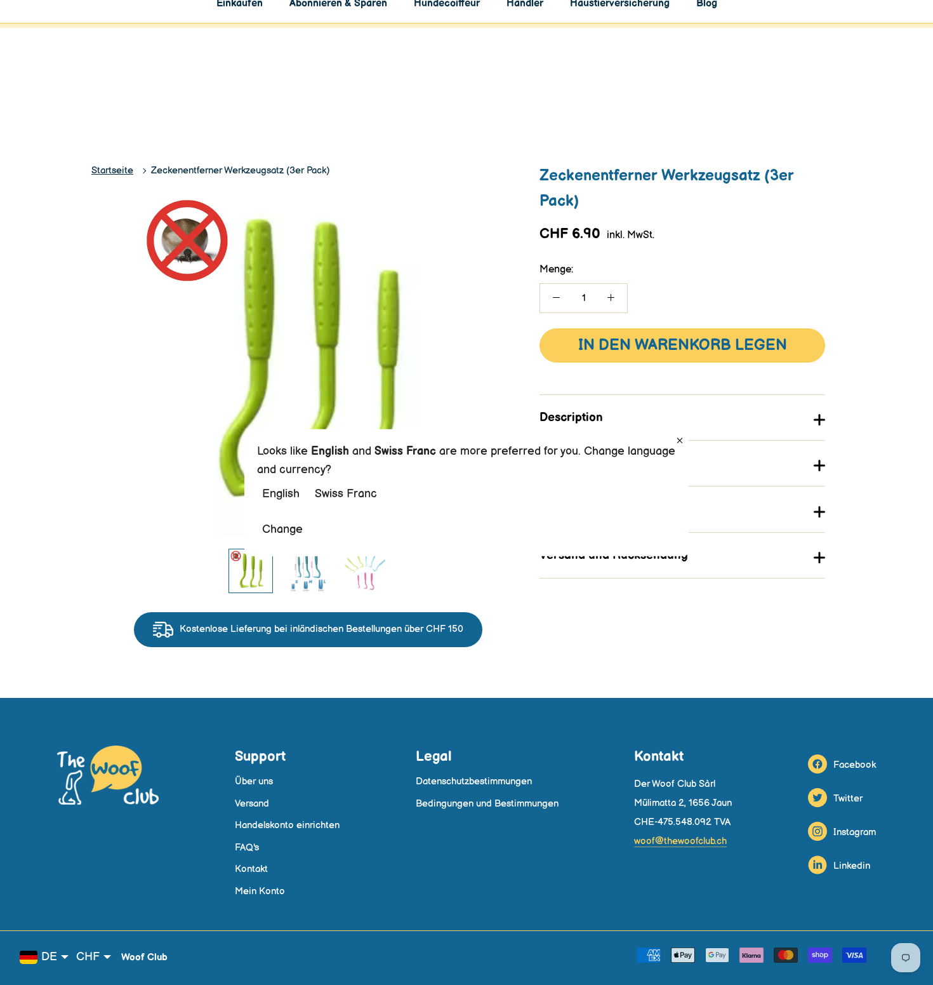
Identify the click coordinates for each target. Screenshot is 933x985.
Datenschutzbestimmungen (474, 781)
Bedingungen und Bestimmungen (487, 804)
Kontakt (251, 869)
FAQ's (247, 847)
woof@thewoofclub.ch (680, 841)
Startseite (112, 170)
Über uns (254, 781)
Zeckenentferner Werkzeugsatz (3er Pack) (240, 170)
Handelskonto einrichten (287, 825)
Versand (252, 804)
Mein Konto (260, 891)
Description (571, 417)
